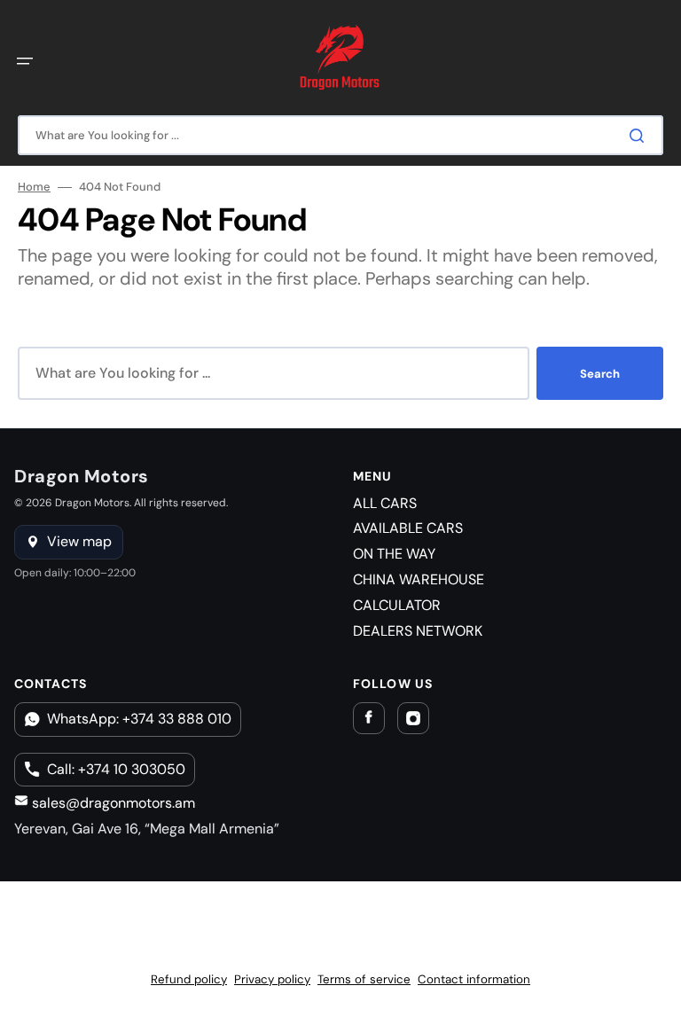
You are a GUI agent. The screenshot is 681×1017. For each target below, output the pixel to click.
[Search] (640, 135)
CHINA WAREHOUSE (418, 579)
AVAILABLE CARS (408, 528)
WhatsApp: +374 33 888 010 (139, 718)
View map (79, 541)
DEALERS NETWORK (417, 631)
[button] (24, 61)
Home (34, 187)
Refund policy (189, 979)
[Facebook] (369, 718)
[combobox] (340, 135)
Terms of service (364, 979)
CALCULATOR (397, 605)
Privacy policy (272, 979)
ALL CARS (385, 503)
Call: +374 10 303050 (116, 769)
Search (600, 373)
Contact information (474, 979)
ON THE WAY (394, 553)
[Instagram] (413, 718)
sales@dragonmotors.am (111, 803)
